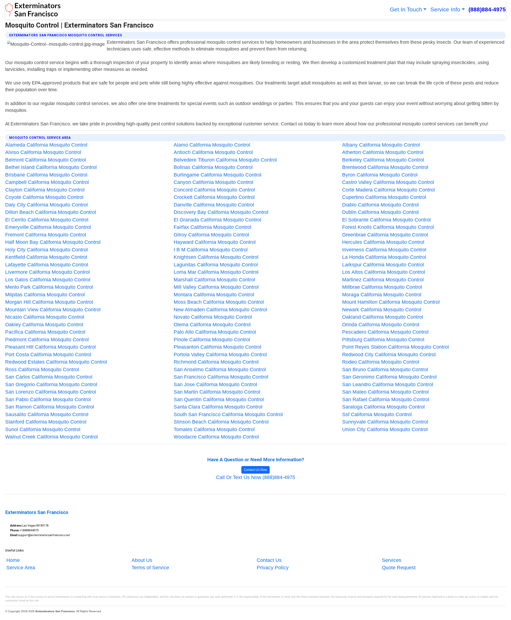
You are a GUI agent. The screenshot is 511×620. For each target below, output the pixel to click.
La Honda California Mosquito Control (384, 257)
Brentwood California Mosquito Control (385, 167)
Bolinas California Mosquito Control (213, 167)
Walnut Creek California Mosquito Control (51, 436)
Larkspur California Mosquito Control (383, 264)
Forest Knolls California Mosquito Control (388, 227)
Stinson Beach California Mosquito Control (221, 422)
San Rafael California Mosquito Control (385, 399)
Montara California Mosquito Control (214, 294)
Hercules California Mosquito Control (383, 242)
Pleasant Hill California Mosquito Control (50, 347)
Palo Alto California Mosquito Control (215, 332)
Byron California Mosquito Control (380, 175)
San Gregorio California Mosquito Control (51, 384)
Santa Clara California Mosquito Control (218, 407)
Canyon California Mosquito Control (213, 182)
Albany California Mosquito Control (381, 145)
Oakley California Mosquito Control (44, 324)
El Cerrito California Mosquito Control (46, 219)
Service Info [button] (445, 9)
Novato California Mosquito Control (213, 317)
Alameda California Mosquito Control (46, 145)
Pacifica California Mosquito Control (45, 332)
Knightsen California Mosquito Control (216, 257)
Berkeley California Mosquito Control (383, 160)
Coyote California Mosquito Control (44, 197)
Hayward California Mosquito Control (215, 242)
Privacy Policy (273, 567)
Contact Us (269, 560)
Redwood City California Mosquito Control (389, 354)
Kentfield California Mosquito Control (46, 257)
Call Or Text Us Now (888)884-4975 (255, 477)
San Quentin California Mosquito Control (219, 399)
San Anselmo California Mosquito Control (220, 369)
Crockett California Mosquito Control (214, 197)
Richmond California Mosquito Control (216, 362)
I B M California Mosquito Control (211, 249)
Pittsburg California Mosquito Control (383, 339)
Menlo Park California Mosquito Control (49, 287)
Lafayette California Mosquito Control (46, 264)
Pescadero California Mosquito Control (385, 332)
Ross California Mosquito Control (42, 369)
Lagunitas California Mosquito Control (216, 264)
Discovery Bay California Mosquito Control (221, 212)
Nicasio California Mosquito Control (44, 317)
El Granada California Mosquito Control (217, 219)
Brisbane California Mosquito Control (46, 175)
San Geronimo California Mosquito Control (389, 377)
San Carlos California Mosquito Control (48, 377)
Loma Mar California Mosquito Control (216, 272)
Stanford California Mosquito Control (45, 422)
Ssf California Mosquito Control (377, 414)
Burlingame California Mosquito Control (217, 175)
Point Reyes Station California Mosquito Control (395, 347)
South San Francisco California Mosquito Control (228, 414)
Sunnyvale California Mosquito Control (385, 422)
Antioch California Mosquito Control (213, 152)
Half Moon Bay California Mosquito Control (53, 242)
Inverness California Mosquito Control (384, 249)
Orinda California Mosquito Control (380, 324)
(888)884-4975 (487, 9)
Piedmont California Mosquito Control (47, 339)
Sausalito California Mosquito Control (46, 414)
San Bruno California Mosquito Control (385, 369)
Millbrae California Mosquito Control (382, 287)
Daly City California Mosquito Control (46, 204)
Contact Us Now (255, 469)
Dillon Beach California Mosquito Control (50, 212)
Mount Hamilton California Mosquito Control (391, 302)
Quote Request (399, 567)
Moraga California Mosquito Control (381, 294)
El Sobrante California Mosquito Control (386, 219)
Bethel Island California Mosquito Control (51, 167)
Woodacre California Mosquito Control (216, 436)
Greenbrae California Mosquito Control (385, 234)
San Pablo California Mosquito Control (48, 399)
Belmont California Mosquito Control (45, 160)
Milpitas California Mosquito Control (45, 294)
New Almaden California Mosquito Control (220, 309)
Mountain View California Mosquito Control (53, 309)
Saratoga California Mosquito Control (383, 407)
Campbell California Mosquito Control (47, 182)
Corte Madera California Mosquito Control (388, 189)
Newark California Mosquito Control (381, 309)
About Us (142, 560)
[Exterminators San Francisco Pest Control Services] (33, 10)
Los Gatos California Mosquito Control (47, 279)
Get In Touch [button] (406, 9)
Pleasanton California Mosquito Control (217, 347)
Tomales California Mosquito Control (214, 429)
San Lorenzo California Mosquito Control (50, 392)
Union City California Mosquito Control (385, 429)
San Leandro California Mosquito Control (387, 384)
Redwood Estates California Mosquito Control (56, 362)
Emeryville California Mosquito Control (48, 227)
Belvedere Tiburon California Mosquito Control (225, 160)
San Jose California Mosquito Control (215, 384)
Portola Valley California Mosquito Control (220, 354)
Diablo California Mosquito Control (380, 204)
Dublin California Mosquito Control (380, 212)
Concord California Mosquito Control (214, 189)
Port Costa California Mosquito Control (48, 354)
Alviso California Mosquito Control (43, 152)
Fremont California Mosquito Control (45, 234)
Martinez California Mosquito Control (383, 279)
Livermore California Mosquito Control (47, 272)
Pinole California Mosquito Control (212, 339)
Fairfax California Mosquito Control (212, 227)
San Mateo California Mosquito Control (385, 392)
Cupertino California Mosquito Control (384, 197)
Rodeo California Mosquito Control (380, 362)
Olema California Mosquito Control (212, 324)
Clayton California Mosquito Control (45, 189)
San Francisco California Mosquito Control (221, 377)
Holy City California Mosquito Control (46, 249)
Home (13, 560)
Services (391, 560)
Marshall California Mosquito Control (214, 279)
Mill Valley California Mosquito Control (216, 287)
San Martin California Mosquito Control (217, 392)
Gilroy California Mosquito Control (211, 234)
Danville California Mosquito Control (214, 204)
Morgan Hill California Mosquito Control (49, 302)
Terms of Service (150, 567)
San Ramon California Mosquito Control (49, 407)
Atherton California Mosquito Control (382, 152)
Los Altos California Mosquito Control (383, 272)
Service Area (20, 567)
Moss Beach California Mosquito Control (219, 302)
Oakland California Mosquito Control (382, 317)
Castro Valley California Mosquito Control (388, 182)
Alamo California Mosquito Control (212, 145)
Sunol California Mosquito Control (42, 429)
